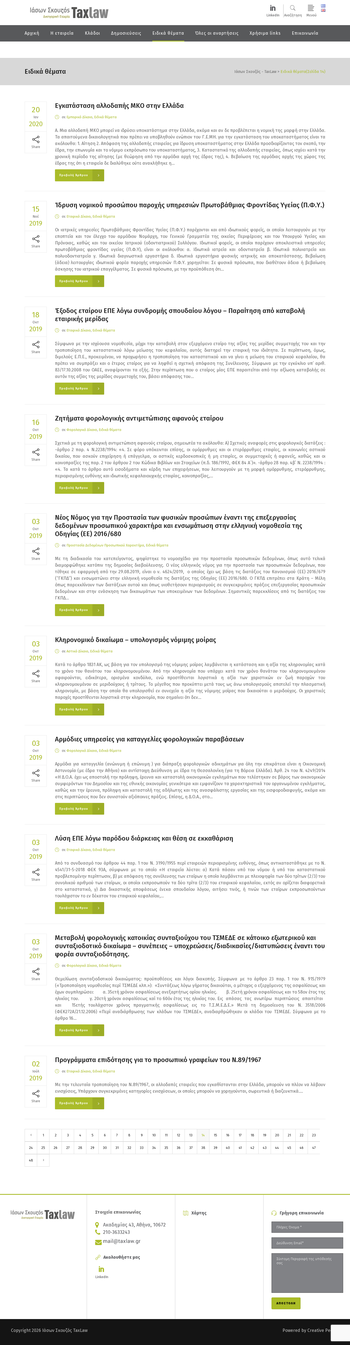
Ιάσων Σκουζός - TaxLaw (255, 72)
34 (154, 1148)
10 (154, 1135)
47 (314, 1148)
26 (55, 1148)
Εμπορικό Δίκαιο (79, 117)
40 (228, 1148)
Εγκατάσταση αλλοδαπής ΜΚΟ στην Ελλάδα (119, 106)
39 (215, 1148)
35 (166, 1148)
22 (302, 1135)
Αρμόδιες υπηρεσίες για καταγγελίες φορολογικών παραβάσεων (149, 739)
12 (178, 1135)
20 (277, 1135)
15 (215, 1135)
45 (289, 1148)
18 (252, 1135)
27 (68, 1148)
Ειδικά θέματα (105, 117)
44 (277, 1148)
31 (117, 1148)
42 (252, 1148)
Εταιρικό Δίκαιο (78, 216)
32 (129, 1148)
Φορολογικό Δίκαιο (81, 430)
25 (43, 1148)
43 (265, 1148)
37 (191, 1148)
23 (314, 1135)
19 (264, 1135)
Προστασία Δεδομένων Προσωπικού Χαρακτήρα (105, 545)
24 (31, 1148)
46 (302, 1148)
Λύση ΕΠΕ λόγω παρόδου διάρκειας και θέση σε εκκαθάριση (144, 838)
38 (203, 1148)
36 (178, 1148)
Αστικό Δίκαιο (77, 651)
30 (105, 1148)
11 (166, 1135)
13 (190, 1135)
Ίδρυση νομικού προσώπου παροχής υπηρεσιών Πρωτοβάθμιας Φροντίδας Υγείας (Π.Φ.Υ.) (189, 205)
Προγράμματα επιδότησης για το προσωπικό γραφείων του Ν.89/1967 (158, 1060)
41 (240, 1148)
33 (142, 1148)
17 (240, 1135)
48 (31, 1160)
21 (289, 1135)
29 (92, 1148)
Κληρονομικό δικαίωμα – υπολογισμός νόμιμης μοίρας (135, 640)
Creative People (323, 1330)
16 (227, 1135)
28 (80, 1148)
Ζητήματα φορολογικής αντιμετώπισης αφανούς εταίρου (139, 418)
